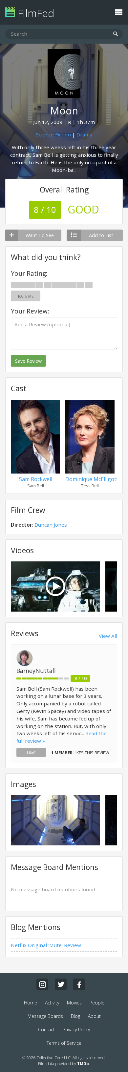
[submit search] (115, 34)
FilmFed (34, 13)
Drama (84, 134)
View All (108, 636)
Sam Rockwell (35, 479)
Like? (31, 752)
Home (30, 1003)
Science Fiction (53, 134)
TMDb (83, 1063)
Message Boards (45, 1016)
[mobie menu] (118, 11)
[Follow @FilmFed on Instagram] (42, 984)
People (97, 1003)
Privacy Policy (76, 1029)
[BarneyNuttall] (24, 664)
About (94, 1016)
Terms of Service (64, 1043)
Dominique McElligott (91, 479)
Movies (74, 1003)
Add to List (101, 235)
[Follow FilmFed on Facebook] (79, 984)
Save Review (28, 361)
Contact (46, 1029)
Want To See (40, 235)
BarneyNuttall (36, 671)
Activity (52, 1003)
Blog (75, 1016)
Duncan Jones (50, 524)
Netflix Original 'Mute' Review (46, 945)
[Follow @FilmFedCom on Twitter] (61, 984)
